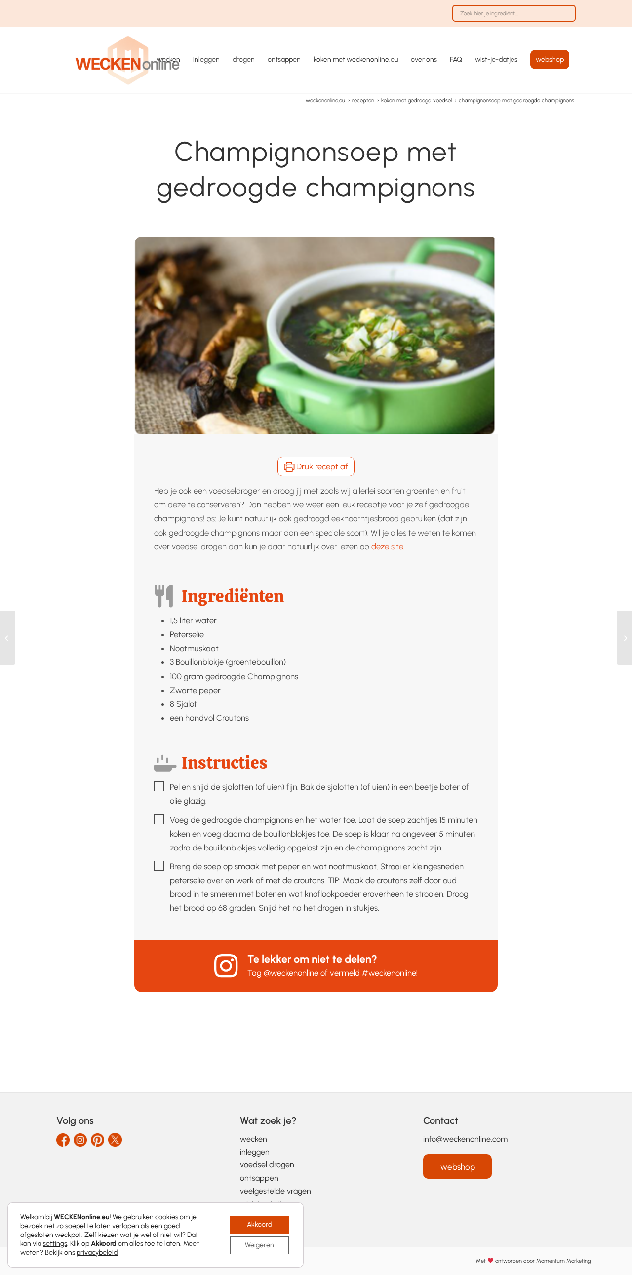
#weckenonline (389, 973)
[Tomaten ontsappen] (624, 638)
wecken (253, 1139)
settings (55, 1243)
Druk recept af (321, 466)
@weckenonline (291, 973)
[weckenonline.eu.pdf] (127, 60)
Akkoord (259, 1224)
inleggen (255, 1152)
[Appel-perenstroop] (7, 638)
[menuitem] (511, 18)
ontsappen (259, 1178)
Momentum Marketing (563, 1261)
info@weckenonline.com (465, 1139)
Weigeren (259, 1245)
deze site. (388, 546)
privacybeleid (97, 1252)
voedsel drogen (267, 1164)
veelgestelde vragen (275, 1191)
